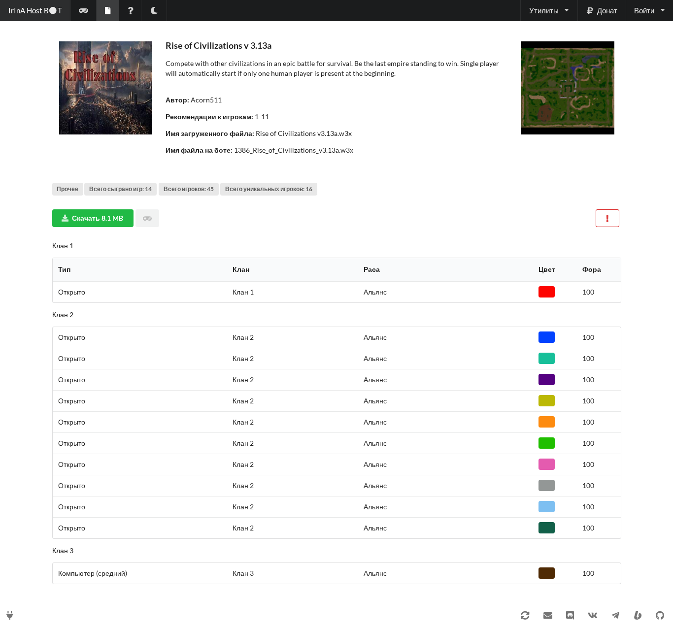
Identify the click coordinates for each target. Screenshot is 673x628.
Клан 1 (62, 245)
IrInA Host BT (35, 10)
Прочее (67, 189)
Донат (607, 10)
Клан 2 (62, 314)
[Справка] (130, 10)
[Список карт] (108, 10)
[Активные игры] (83, 10)
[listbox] (548, 10)
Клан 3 (62, 550)
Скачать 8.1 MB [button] (97, 218)
